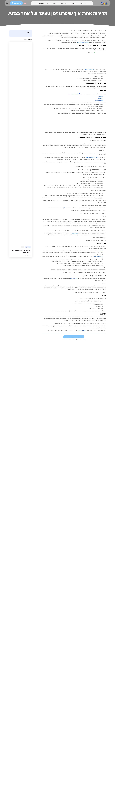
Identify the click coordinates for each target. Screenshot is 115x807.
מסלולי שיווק (83, 3)
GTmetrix (100, 96)
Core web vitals (82, 330)
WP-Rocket (73, 278)
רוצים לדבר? (41, 3)
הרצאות (55, 3)
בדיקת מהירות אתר (89, 69)
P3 (64, 208)
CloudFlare (75, 233)
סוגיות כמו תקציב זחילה (83, 42)
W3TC (101, 251)
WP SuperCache (98, 256)
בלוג (48, 3)
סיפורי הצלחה (64, 3)
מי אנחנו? (74, 3)
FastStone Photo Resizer (93, 157)
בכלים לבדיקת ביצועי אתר (74, 94)
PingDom (100, 98)
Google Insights (99, 100)
